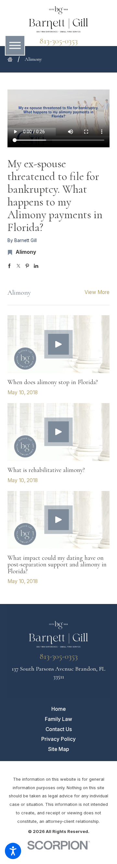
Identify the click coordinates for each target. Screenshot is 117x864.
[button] (13, 851)
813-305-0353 (59, 41)
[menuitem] (58, 709)
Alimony (33, 59)
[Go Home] (12, 59)
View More (97, 292)
